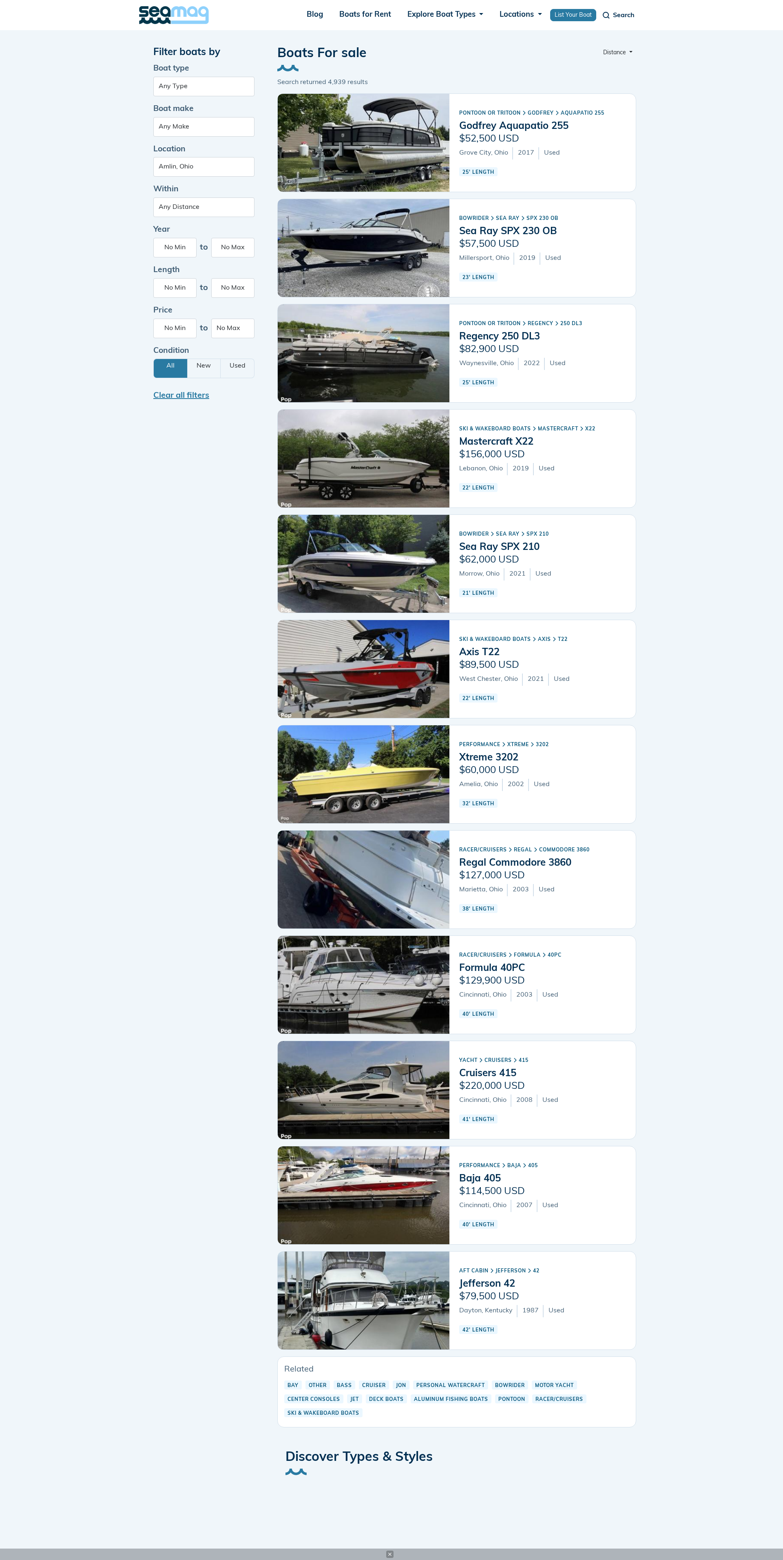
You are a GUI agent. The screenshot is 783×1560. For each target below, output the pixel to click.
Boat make (173, 109)
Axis (544, 639)
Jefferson (510, 1271)
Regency (540, 323)
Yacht (468, 1060)
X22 (590, 429)
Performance (479, 744)
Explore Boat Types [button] (442, 15)
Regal (523, 850)
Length (166, 270)
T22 (563, 639)
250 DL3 (571, 323)
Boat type (171, 69)
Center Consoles (314, 1399)
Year (161, 230)
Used (238, 366)
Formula (527, 955)
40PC (555, 955)
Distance (615, 53)
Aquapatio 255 (582, 113)
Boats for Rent (365, 15)
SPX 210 (537, 534)
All (170, 366)
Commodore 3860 (564, 850)
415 (524, 1060)
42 (536, 1271)
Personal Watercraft (450, 1385)
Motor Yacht (554, 1385)
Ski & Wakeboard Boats (495, 429)
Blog (315, 15)
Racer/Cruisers (483, 850)
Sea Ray (508, 218)
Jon (401, 1385)
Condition (171, 351)
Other (318, 1385)
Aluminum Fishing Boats (451, 1399)
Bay (293, 1385)
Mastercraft (558, 429)
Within (166, 189)
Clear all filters (181, 396)
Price (163, 311)
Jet (354, 1399)
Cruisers (498, 1060)
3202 (542, 744)
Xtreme (518, 744)
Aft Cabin (474, 1271)
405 (533, 1165)
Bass (344, 1385)
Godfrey (541, 113)
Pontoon (511, 1399)
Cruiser (374, 1385)
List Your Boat (573, 15)
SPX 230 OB (542, 218)
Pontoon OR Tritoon (490, 113)
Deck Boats (386, 1399)
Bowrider (474, 218)
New (204, 366)
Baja (514, 1165)
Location (169, 149)
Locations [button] (518, 15)
